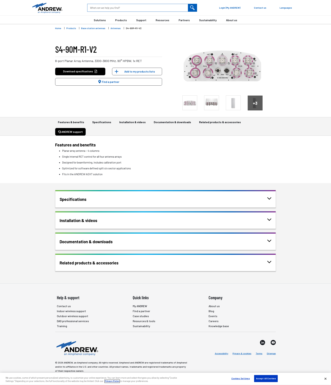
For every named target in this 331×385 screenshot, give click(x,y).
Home (58, 28)
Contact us (64, 306)
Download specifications (78, 71)
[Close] (325, 378)
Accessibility (221, 353)
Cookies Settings (240, 378)
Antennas (116, 28)
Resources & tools (144, 321)
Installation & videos (132, 122)
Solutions (100, 20)
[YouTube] (273, 342)
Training (62, 326)
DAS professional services (73, 321)
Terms (259, 353)
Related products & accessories (220, 122)
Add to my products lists (139, 71)
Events (213, 316)
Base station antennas (93, 28)
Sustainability (208, 20)
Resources (162, 20)
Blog (211, 311)
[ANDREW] (46, 8)
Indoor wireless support (71, 311)
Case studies (141, 316)
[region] (165, 379)
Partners (184, 20)
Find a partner (110, 81)
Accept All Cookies (266, 378)
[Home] (76, 348)
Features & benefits (71, 122)
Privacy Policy (112, 381)
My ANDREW (140, 306)
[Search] (192, 8)
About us (231, 20)
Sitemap (271, 353)
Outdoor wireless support (72, 316)
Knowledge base (219, 326)
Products (121, 20)
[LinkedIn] (262, 342)
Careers (213, 321)
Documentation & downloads (172, 122)
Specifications (101, 122)
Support (141, 20)
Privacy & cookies (242, 353)
